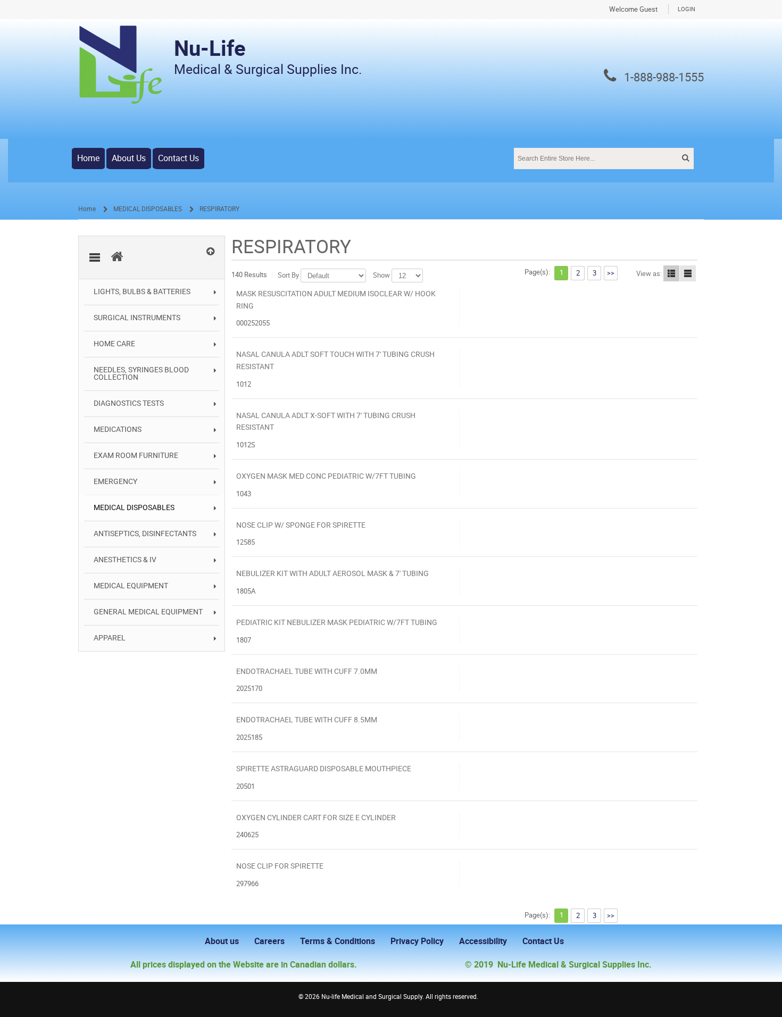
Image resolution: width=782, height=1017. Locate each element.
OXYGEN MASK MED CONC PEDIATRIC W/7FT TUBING (326, 476)
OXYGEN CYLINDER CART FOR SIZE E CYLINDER (316, 817)
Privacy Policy (417, 941)
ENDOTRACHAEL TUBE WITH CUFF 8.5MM (306, 719)
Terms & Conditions (337, 941)
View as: (649, 274)
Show (381, 275)
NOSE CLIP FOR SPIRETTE (279, 866)
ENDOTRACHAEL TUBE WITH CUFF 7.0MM (306, 671)
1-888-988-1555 (664, 78)
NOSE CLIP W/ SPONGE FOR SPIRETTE (300, 525)
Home (88, 158)
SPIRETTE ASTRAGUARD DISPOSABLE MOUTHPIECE (323, 768)
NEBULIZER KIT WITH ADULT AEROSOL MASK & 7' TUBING (332, 573)
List (671, 273)
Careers (269, 941)
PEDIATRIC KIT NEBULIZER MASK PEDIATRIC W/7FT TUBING (336, 622)
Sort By (288, 275)
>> (610, 273)
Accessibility (483, 941)
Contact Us (178, 158)
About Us (129, 158)
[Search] (685, 158)
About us (222, 941)
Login (686, 9)
